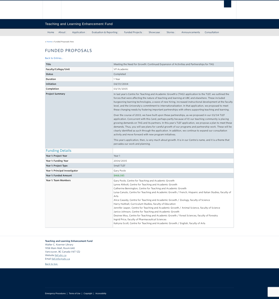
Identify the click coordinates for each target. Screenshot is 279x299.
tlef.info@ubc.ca (61, 259)
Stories (170, 32)
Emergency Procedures (55, 293)
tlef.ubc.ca (60, 255)
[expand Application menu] (88, 32)
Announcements (190, 32)
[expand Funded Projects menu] (145, 32)
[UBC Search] (227, 3)
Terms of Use (74, 293)
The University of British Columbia (52, 9)
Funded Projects (133, 32)
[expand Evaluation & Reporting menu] (120, 32)
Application (78, 32)
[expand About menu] (68, 32)
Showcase (154, 32)
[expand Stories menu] (177, 32)
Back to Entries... (54, 58)
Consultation (212, 32)
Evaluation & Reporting (104, 32)
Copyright (88, 293)
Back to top (51, 264)
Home (50, 32)
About (61, 32)
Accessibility (100, 293)
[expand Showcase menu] (163, 32)
